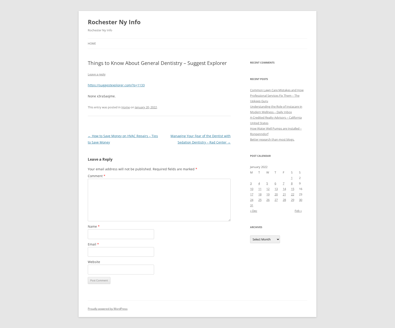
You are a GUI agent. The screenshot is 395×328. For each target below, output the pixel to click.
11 (260, 189)
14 (284, 189)
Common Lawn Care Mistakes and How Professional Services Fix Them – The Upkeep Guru (277, 95)
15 (292, 189)
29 (292, 200)
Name (94, 226)
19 (268, 194)
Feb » (298, 211)
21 (284, 194)
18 (260, 194)
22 (292, 194)
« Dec (253, 211)
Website (94, 262)
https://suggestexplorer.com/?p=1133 (116, 85)
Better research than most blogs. (272, 139)
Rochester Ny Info (114, 22)
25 (260, 200)
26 (268, 200)
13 (276, 189)
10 (251, 189)
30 (300, 200)
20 (276, 194)
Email (93, 244)
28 (284, 200)
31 (251, 205)
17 (251, 194)
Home (92, 43)
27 (276, 200)
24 (251, 200)
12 (268, 189)
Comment (96, 176)
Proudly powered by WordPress (108, 309)
